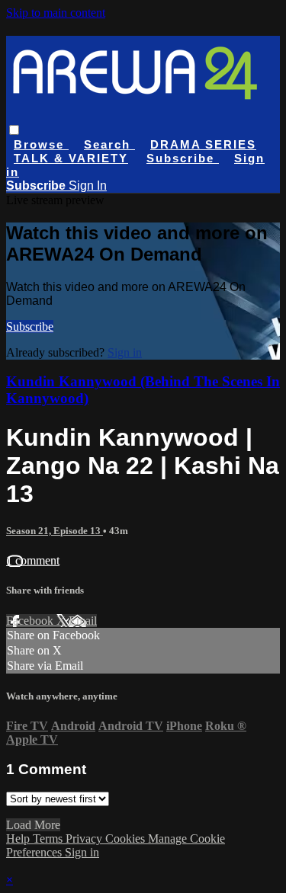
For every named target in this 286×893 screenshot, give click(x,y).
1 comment (32, 560)
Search (109, 144)
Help (19, 838)
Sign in (125, 352)
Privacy (85, 838)
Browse (41, 144)
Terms (49, 838)
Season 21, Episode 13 (54, 530)
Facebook (31, 620)
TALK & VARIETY (71, 158)
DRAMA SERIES (203, 144)
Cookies (126, 838)
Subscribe (29, 326)
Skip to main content (55, 12)
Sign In (88, 185)
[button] (14, 130)
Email (83, 620)
